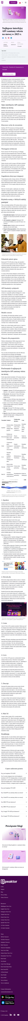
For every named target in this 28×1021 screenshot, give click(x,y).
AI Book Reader (4, 972)
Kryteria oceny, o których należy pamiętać (10, 54)
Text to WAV (3, 977)
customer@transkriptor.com (7, 991)
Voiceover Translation (5, 947)
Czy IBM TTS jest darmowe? (8, 802)
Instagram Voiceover (5, 942)
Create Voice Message (5, 964)
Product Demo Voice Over (6, 953)
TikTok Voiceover (5, 936)
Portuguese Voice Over (6, 911)
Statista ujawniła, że (5, 736)
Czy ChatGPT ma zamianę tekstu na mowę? (12, 792)
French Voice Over (5, 917)
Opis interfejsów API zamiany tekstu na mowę (11, 52)
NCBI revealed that (11, 282)
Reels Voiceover (4, 945)
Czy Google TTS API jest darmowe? (10, 811)
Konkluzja (4, 60)
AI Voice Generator (5, 925)
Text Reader (3, 961)
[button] (20, 2)
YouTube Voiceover (5, 939)
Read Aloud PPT (4, 969)
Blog (2, 892)
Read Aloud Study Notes (6, 966)
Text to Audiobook (5, 983)
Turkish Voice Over (5, 914)
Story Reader (3, 974)
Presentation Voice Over (6, 955)
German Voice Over (5, 919)
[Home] (2, 2)
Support (2, 889)
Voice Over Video (5, 950)
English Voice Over (5, 909)
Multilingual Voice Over (6, 906)
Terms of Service (4, 897)
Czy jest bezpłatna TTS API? (8, 773)
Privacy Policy (4, 894)
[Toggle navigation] (25, 2)
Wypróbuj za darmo (9, 74)
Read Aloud (3, 958)
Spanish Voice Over (5, 922)
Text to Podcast (4, 980)
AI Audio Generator (5, 928)
